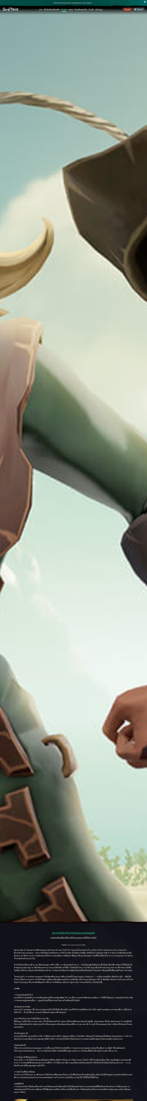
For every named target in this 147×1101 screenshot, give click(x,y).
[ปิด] (145, 2)
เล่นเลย (127, 9)
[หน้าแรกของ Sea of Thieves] (11, 9)
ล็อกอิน (140, 9)
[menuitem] (41, 9)
